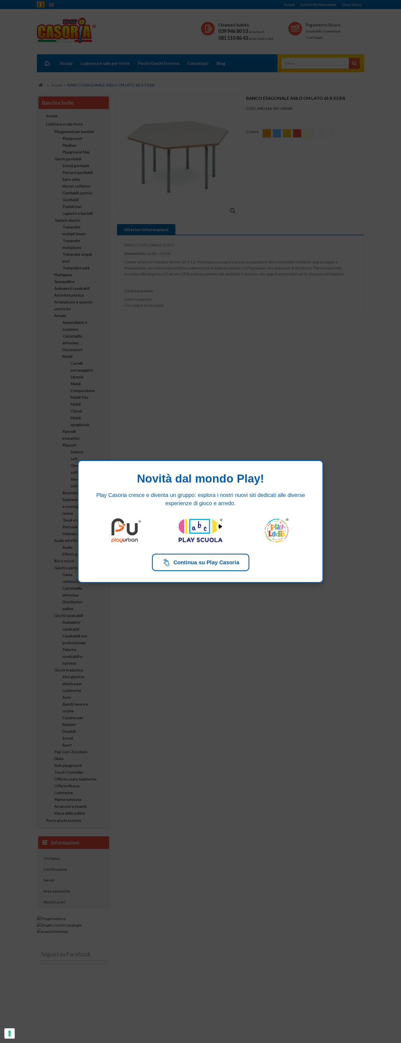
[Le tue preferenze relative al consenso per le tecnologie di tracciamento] (9, 1033)
